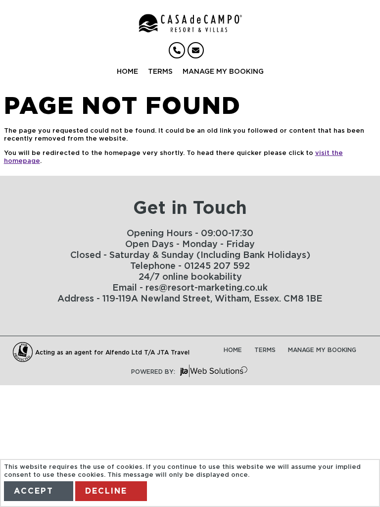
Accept (33, 491)
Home (127, 71)
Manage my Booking (223, 71)
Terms (160, 71)
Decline (106, 491)
